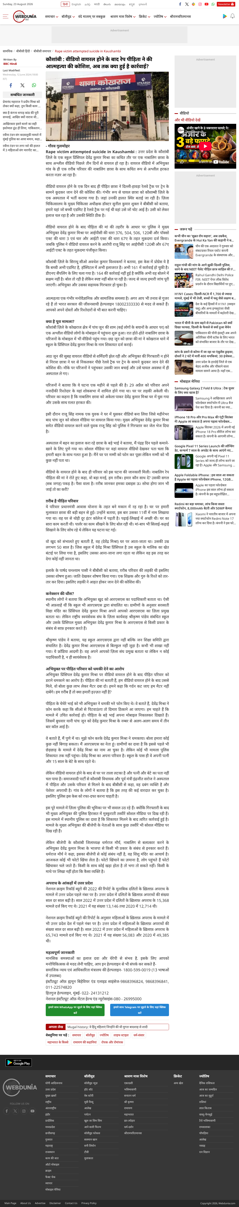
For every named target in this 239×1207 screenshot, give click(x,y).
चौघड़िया (203, 1133)
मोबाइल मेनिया (190, 381)
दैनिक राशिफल (207, 1083)
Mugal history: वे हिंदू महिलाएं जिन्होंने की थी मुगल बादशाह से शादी (107, 1027)
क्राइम (48, 1170)
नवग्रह (202, 1145)
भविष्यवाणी (130, 1089)
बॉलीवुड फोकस (92, 1133)
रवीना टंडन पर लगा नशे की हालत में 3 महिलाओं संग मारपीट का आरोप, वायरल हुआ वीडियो (21, 147)
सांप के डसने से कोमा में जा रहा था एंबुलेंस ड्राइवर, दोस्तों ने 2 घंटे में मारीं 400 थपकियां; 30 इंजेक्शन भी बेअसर (204, 354)
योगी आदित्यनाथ (53, 1083)
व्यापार (48, 1183)
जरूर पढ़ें (186, 229)
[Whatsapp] (213, 4)
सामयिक (8, 51)
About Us (25, 1203)
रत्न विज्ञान (204, 1152)
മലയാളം (119, 4)
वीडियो (184, 113)
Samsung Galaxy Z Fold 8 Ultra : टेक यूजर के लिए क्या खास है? (204, 390)
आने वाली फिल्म (92, 1127)
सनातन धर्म (130, 1095)
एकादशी (128, 1083)
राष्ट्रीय (48, 1102)
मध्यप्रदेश (50, 1127)
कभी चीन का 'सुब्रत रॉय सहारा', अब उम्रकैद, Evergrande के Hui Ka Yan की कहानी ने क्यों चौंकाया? (204, 238)
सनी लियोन (90, 1145)
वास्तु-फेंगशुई (205, 1114)
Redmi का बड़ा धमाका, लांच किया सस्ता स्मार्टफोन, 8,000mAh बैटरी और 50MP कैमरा (203, 506)
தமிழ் (87, 4)
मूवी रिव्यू (88, 1102)
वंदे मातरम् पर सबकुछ (91, 16)
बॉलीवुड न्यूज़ (90, 1083)
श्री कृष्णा (129, 1102)
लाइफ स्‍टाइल (121, 1035)
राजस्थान (50, 1152)
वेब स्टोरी (88, 1095)
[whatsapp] (34, 85)
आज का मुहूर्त (206, 1095)
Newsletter (224, 4)
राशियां (202, 1102)
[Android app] (19, 1063)
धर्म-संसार (139, 1035)
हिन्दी (65, 4)
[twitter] (187, 4)
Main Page (10, 1203)
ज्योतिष (158, 16)
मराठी (97, 4)
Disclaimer (55, 1203)
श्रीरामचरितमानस (180, 16)
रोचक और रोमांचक (112, 1042)
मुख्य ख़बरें (50, 1095)
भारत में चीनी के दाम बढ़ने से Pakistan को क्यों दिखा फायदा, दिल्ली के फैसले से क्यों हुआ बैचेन (203, 325)
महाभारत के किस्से (57, 1042)
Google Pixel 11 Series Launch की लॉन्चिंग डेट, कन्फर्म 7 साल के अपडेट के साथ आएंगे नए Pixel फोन (204, 448)
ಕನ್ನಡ (132, 4)
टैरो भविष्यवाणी (207, 1120)
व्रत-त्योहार (129, 1120)
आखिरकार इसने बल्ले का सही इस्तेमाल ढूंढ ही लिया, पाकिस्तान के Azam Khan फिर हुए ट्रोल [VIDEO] (21, 125)
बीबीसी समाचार (42, 51)
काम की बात (52, 1158)
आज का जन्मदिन (208, 1089)
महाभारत (129, 1114)
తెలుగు (107, 4)
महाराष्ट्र (49, 1145)
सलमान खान (90, 1139)
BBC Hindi (10, 64)
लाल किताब (205, 1108)
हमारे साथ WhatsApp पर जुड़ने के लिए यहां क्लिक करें (75, 1010)
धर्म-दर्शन (128, 1127)
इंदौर (47, 1114)
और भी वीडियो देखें (187, 120)
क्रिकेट (143, 16)
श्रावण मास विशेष (121, 16)
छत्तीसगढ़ (50, 1133)
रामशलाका (204, 1127)
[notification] (232, 16)
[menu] (6, 16)
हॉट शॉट (88, 1089)
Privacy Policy (89, 1203)
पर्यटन (87, 1114)
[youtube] (206, 4)
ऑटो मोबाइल (52, 1164)
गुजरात (48, 1139)
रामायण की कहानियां (85, 1042)
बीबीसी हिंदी (23, 51)
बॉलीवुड (66, 16)
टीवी (86, 1152)
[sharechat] (193, 4)
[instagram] (200, 4)
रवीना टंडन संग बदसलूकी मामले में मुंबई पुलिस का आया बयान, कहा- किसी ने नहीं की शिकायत (22, 136)
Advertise (40, 1203)
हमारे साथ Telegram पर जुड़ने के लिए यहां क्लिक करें (140, 1010)
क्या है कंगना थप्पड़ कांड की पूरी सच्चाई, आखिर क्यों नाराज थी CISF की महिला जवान (20, 114)
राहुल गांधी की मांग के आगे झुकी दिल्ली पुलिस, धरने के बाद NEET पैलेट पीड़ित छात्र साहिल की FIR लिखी (205, 267)
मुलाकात (88, 1158)
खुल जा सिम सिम (93, 1120)
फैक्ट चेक (50, 1177)
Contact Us (71, 1203)
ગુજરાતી (142, 4)
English (76, 4)
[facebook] (180, 4)
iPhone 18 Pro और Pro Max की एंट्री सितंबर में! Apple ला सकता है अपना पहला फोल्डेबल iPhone (204, 419)
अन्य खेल (178, 1083)
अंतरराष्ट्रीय (50, 1108)
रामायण (128, 1108)
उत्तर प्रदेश (50, 1089)
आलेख (87, 1108)
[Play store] (225, 16)
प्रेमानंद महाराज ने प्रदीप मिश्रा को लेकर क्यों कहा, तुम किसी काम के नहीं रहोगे (22, 103)
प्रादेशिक (49, 1120)
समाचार (50, 16)
